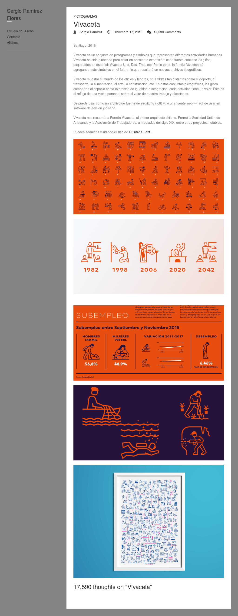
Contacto (13, 36)
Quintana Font (139, 132)
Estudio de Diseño (20, 31)
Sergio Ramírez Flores (24, 14)
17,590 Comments (167, 31)
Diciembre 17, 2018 (127, 31)
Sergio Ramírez (90, 31)
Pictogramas (85, 16)
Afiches (12, 42)
